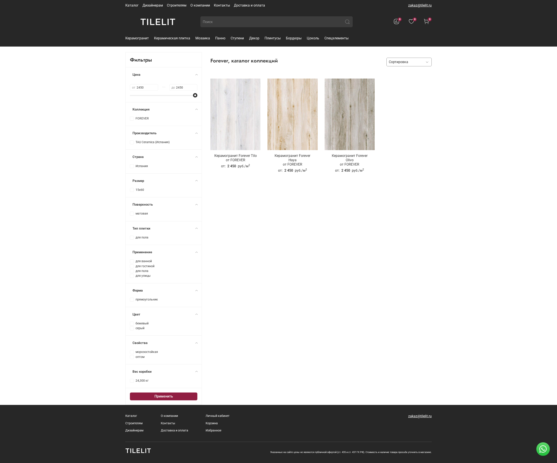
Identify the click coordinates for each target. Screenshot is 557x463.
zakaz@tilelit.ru (420, 5)
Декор (254, 38)
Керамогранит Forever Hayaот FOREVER (292, 160)
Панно (220, 38)
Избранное (213, 430)
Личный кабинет (218, 416)
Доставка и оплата (249, 5)
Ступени (237, 38)
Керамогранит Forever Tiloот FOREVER (235, 158)
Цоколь (313, 38)
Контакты (222, 5)
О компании (200, 5)
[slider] (195, 95)
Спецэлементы (336, 38)
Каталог (132, 5)
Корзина (212, 423)
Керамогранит (137, 38)
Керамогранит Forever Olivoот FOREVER (349, 160)
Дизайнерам (153, 5)
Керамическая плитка (172, 38)
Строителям (176, 5)
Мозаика (202, 38)
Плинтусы (273, 38)
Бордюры (294, 38)
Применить (163, 396)
